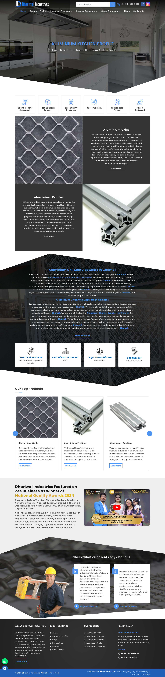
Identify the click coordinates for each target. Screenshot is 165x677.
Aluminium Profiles (49, 197)
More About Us (82, 335)
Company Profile (38, 11)
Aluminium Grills (116, 129)
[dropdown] (71, 11)
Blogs (127, 11)
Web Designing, (124, 671)
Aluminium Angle (94, 643)
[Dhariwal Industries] (32, 4)
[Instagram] (148, 4)
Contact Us (139, 11)
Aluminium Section (120, 443)
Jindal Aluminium (109, 11)
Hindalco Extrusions (85, 11)
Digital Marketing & (141, 671)
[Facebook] (143, 4)
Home (23, 11)
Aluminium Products (60, 11)
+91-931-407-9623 (130, 4)
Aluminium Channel (95, 646)
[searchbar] (112, 4)
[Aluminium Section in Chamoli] (128, 417)
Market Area (57, 649)
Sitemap (55, 646)
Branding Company (141, 674)
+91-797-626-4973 (129, 657)
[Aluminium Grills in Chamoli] (48, 150)
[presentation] (15, 433)
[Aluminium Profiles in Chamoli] (116, 217)
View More (116, 168)
